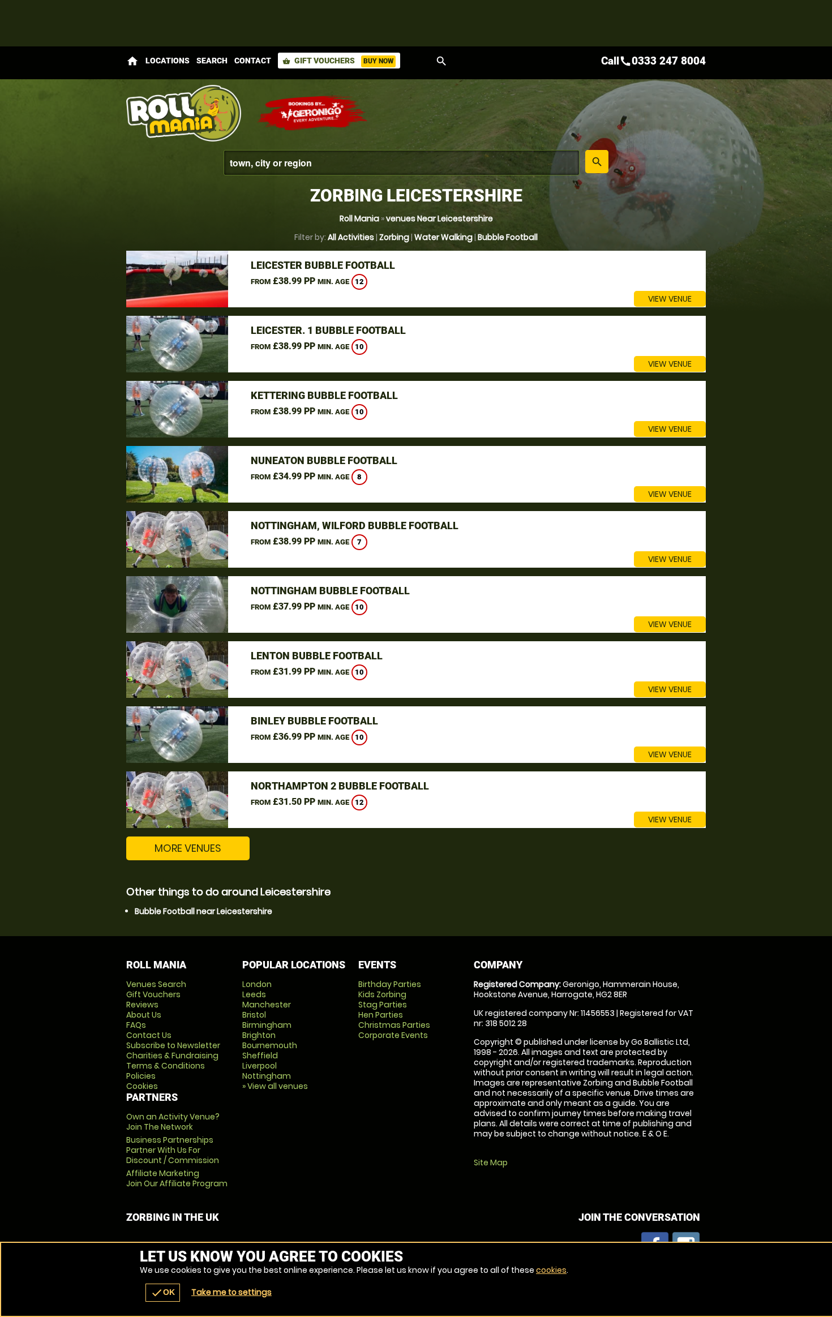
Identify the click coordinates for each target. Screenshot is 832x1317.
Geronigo (313, 113)
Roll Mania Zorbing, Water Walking (185, 113)
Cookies (142, 1086)
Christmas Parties (394, 1025)
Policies (141, 1076)
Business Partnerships (172, 1150)
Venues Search (156, 984)
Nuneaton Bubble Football (324, 460)
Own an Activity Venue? (173, 1121)
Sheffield (260, 1055)
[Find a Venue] (402, 162)
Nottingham (266, 1076)
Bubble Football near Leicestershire (203, 911)
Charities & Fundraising (172, 1055)
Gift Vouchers (337, 60)
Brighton (259, 1035)
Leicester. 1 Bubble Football (328, 330)
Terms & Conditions (165, 1065)
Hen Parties (380, 1014)
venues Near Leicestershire (439, 218)
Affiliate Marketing (177, 1178)
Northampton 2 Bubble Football (340, 786)
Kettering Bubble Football (324, 395)
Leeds (254, 994)
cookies (551, 1270)
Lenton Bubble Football (317, 656)
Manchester (266, 1004)
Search (212, 60)
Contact (252, 60)
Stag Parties (382, 1004)
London (257, 984)
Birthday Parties (389, 984)
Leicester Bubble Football (323, 265)
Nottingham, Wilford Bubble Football (354, 525)
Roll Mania (359, 218)
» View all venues (275, 1086)
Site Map (491, 1162)
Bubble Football (508, 237)
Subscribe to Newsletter (173, 1045)
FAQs (136, 1025)
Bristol (254, 1014)
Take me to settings (231, 1292)
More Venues (188, 848)
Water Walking (443, 237)
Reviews (142, 1004)
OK (163, 1292)
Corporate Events (393, 1035)
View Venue (670, 298)
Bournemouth (269, 1045)
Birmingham (266, 1025)
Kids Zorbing (382, 994)
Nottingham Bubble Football (330, 591)
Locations (167, 60)
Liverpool (259, 1065)
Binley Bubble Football (314, 721)
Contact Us (148, 1035)
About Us (143, 1014)
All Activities (351, 237)
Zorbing (394, 237)
